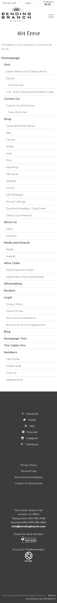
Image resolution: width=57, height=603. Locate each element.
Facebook (32, 413)
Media (10, 249)
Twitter (32, 419)
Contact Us (12, 98)
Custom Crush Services (20, 105)
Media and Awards (17, 242)
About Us (10, 222)
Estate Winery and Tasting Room (26, 71)
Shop (7, 119)
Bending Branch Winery (16, 15)
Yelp (32, 426)
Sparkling (12, 167)
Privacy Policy (14, 304)
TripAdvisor (32, 444)
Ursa (9, 153)
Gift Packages (14, 194)
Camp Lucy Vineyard (19, 215)
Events (10, 78)
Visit (7, 64)
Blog (7, 331)
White (10, 146)
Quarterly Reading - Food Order (26, 208)
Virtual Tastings (15, 201)
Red (8, 132)
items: (49, 3)
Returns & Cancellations (21, 317)
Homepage (10, 58)
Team (9, 228)
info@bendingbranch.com (29, 526)
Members (10, 352)
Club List (11, 372)
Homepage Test (15, 338)
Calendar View (16, 85)
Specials (11, 180)
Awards (10, 256)
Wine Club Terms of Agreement (25, 324)
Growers (11, 235)
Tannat (10, 139)
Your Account (9, 3)
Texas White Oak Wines (20, 125)
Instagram (32, 438)
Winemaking (13, 283)
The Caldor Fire (15, 345)
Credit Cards (13, 365)
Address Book (14, 379)
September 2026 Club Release (25, 276)
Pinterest (32, 432)
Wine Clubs (12, 263)
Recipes (9, 290)
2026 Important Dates (19, 269)
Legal (8, 297)
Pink (9, 160)
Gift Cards (12, 174)
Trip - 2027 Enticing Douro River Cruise (30, 91)
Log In (28, 3)
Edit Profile (13, 359)
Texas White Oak (17, 112)
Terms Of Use (14, 311)
